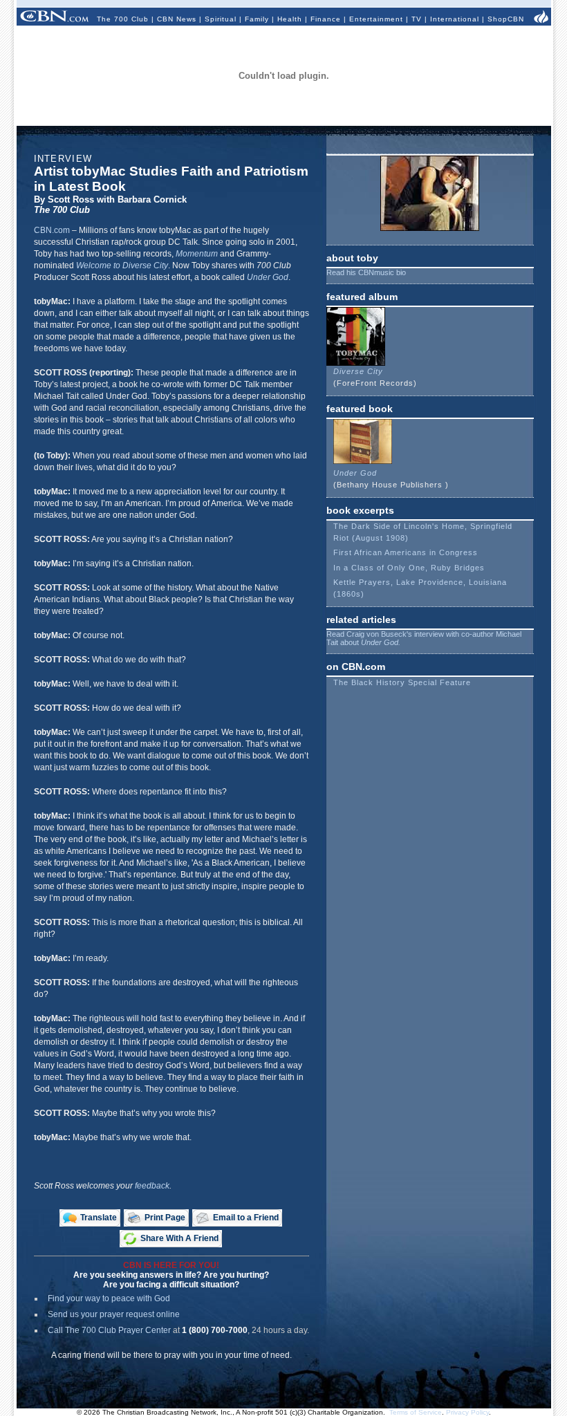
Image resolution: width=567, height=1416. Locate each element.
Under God (267, 277)
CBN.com (52, 230)
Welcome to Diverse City (122, 265)
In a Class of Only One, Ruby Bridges (409, 567)
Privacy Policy (467, 1412)
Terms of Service (415, 1412)
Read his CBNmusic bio (366, 272)
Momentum (197, 254)
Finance (325, 19)
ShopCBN (505, 19)
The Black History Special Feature (402, 682)
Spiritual (220, 19)
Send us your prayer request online (114, 1314)
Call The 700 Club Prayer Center (109, 1330)
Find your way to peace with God (109, 1298)
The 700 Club (123, 19)
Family (257, 19)
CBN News (176, 19)
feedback (152, 1186)
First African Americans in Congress (405, 552)
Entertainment (376, 19)
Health (289, 19)
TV (416, 19)
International (454, 19)
